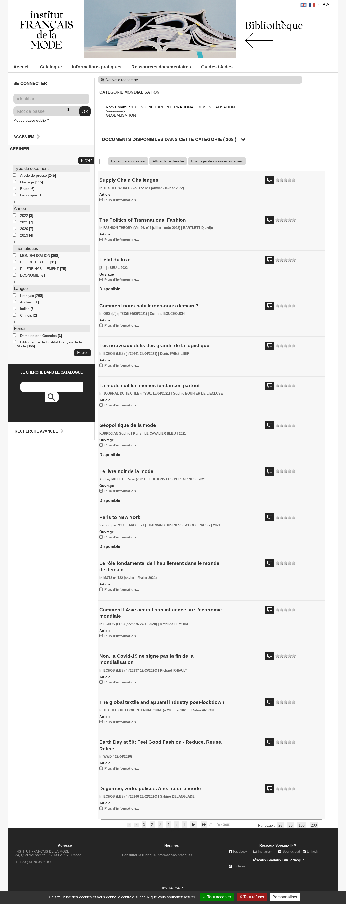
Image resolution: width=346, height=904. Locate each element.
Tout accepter (218, 897)
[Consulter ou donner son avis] (285, 180)
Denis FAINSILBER (174, 354)
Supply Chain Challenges (128, 180)
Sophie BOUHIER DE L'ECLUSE (198, 393)
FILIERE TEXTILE (35, 262)
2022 (24, 215)
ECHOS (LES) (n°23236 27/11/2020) (130, 624)
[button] (15, 202)
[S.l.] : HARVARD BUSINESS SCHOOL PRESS (174, 525)
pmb (175, 830)
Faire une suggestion (128, 161)
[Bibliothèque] (46, 29)
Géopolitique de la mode (127, 425)
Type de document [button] (31, 168)
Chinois (26, 315)
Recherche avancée (36, 431)
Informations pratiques (96, 66)
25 (280, 825)
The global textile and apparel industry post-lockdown (161, 702)
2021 (24, 222)
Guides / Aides (217, 66)
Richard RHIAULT (173, 670)
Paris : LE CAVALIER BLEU (154, 433)
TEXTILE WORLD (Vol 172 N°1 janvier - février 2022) (143, 188)
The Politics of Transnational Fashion (142, 220)
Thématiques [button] (26, 248)
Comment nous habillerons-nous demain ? (149, 305)
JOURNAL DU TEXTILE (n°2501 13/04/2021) (136, 393)
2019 (24, 235)
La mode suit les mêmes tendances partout (149, 385)
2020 (24, 229)
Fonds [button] (20, 328)
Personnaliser (284, 897)
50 (291, 825)
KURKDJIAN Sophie (114, 433)
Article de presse (34, 175)
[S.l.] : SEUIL (109, 268)
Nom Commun (118, 107)
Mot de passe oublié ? (31, 120)
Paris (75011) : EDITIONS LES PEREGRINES (161, 479)
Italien (25, 309)
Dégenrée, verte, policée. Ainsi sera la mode (150, 788)
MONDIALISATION (35, 255)
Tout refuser (253, 897)
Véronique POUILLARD (117, 525)
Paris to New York (119, 517)
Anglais (26, 302)
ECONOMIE (30, 275)
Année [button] (20, 208)
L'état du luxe (115, 259)
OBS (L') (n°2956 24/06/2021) (125, 314)
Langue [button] (21, 288)
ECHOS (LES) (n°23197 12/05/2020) (130, 670)
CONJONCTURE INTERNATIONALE (166, 107)
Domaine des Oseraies (39, 335)
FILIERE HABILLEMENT (40, 269)
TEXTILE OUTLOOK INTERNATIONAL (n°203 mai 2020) (145, 710)
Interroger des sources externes (217, 161)
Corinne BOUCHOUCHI (167, 314)
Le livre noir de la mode (126, 471)
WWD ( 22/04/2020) (117, 756)
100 (302, 825)
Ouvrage (27, 182)
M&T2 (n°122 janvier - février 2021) (130, 578)
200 (314, 825)
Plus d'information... (121, 200)
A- (320, 4)
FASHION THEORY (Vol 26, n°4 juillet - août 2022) (141, 228)
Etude (25, 189)
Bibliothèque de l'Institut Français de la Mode (49, 344)
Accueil (21, 66)
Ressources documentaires (161, 66)
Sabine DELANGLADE (177, 796)
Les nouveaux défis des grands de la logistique (154, 345)
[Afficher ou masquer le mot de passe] (68, 109)
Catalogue (51, 66)
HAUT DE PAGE (171, 888)
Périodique (29, 195)
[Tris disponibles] (101, 161)
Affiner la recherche (168, 161)
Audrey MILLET (111, 479)
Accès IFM (23, 137)
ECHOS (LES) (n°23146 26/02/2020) (130, 796)
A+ (328, 4)
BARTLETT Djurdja (198, 228)
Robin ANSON (202, 710)
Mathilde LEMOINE (174, 624)
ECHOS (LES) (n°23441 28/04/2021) (130, 354)
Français (27, 295)
